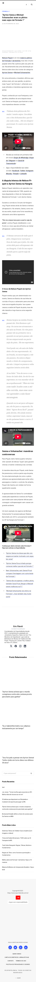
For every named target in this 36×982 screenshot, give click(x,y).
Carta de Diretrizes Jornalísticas (17, 957)
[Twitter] (15, 947)
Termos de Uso (21, 961)
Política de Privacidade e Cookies (18, 964)
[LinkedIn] (26, 947)
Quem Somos (17, 954)
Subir (19, 978)
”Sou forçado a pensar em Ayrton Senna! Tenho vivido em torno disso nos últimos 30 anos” (18, 760)
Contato (10, 961)
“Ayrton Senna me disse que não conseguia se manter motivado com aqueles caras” (20, 556)
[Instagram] (20, 947)
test (3, 787)
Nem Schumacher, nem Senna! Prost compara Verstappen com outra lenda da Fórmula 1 (19, 573)
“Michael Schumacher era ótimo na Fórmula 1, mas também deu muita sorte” (18, 594)
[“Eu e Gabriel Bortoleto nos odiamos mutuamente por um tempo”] (18, 711)
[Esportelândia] (13, 4)
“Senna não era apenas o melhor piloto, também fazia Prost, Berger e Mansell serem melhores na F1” (20, 583)
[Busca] (30, 4)
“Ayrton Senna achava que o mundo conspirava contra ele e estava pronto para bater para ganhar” (17, 694)
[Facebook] (10, 947)
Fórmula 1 (6, 11)
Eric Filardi (18, 626)
